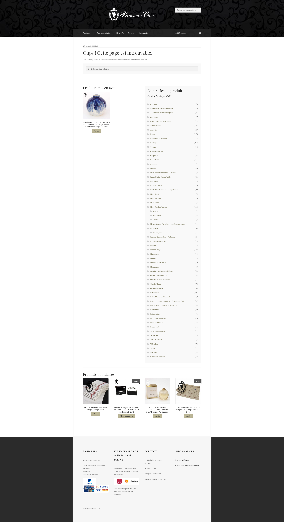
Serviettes (154, 335)
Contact (131, 33)
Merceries (157, 215)
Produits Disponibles (158, 318)
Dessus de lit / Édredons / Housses (163, 172)
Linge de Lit (154, 194)
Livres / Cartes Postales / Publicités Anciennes (167, 224)
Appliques (154, 117)
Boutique (86, 33)
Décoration (154, 168)
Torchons (156, 220)
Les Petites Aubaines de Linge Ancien (164, 190)
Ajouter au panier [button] (126, 416)
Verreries (153, 352)
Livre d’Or (120, 33)
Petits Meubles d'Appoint (160, 297)
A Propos (153, 104)
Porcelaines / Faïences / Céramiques (164, 305)
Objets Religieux (156, 288)
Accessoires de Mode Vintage (161, 108)
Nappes (153, 258)
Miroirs (153, 245)
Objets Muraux (156, 284)
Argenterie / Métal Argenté (160, 121)
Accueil (88, 46)
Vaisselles (154, 344)
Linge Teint (154, 203)
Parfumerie (154, 292)
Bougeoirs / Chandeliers (159, 138)
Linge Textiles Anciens (158, 207)
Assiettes (153, 130)
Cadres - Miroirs (156, 151)
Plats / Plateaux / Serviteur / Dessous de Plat (167, 301)
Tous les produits (103, 33)
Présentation (155, 314)
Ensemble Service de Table (160, 177)
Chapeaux (154, 155)
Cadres (153, 147)
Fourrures (154, 181)
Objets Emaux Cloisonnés (160, 280)
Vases (152, 348)
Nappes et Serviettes (158, 262)
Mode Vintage (155, 250)
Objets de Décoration (158, 275)
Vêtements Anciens (157, 357)
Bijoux (152, 134)
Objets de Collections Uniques (161, 271)
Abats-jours (157, 232)
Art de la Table (155, 125)
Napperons (154, 254)
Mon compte (143, 33)
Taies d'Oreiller (156, 340)
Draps (155, 211)
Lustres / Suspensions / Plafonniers (163, 237)
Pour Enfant (154, 310)
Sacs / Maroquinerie (158, 331)
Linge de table (155, 198)
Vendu (96, 131)
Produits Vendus (156, 322)
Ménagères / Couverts (158, 241)
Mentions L (182, 460)
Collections (154, 160)
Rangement (154, 327)
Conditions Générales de (184, 465)
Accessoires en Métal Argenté (161, 113)
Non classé (154, 267)
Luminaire (154, 228)
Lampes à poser (156, 185)
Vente (196, 465)
